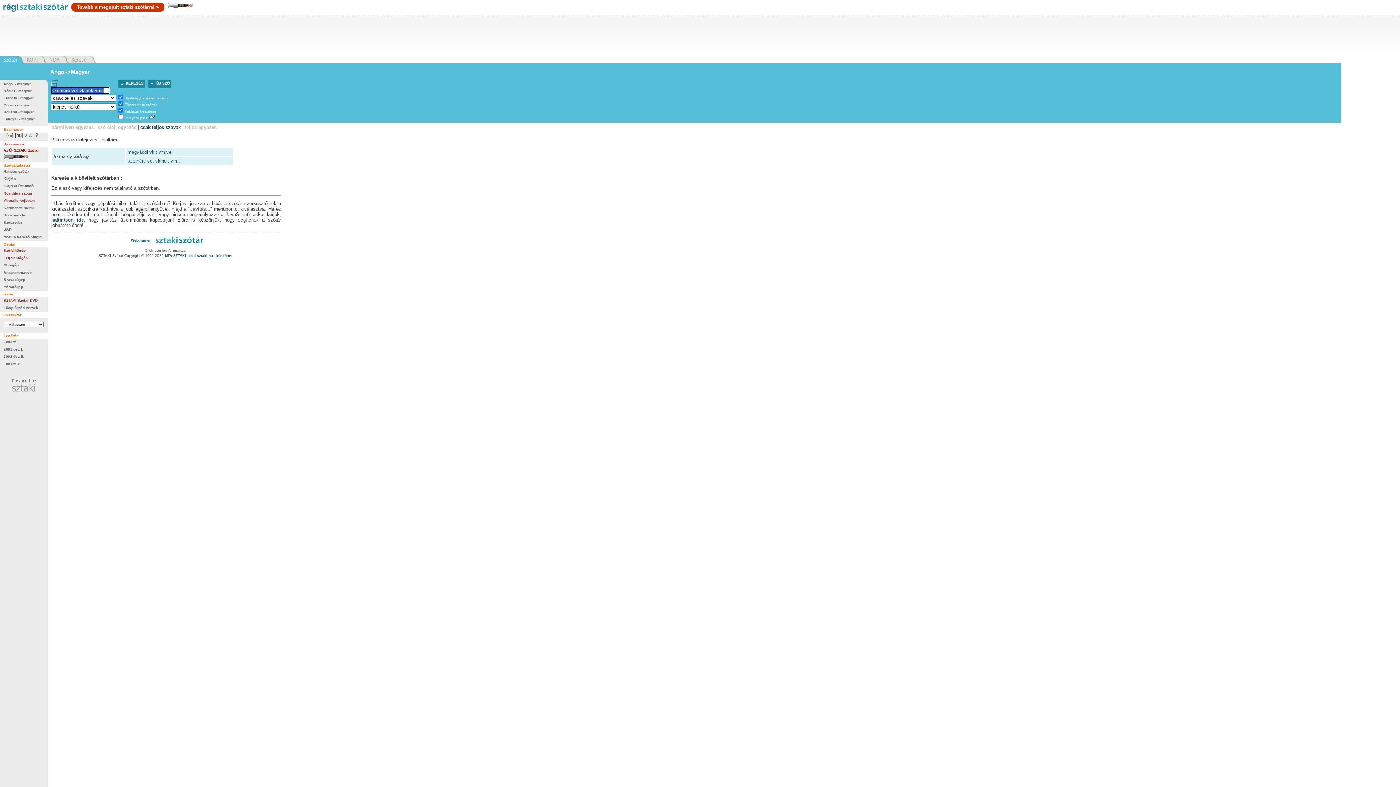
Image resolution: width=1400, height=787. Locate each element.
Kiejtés (10, 179)
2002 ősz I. (13, 349)
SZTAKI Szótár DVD (21, 300)
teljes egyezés (201, 127)
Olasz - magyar (17, 105)
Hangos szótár (16, 171)
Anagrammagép (18, 272)
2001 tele (12, 364)
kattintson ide (67, 220)
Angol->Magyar (70, 72)
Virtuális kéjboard (19, 201)
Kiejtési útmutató (19, 186)
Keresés (135, 83)
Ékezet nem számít (141, 105)
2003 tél (11, 342)
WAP (8, 230)
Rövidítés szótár (18, 193)
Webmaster (141, 240)
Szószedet (13, 222)
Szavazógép (14, 280)
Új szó (163, 83)
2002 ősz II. (14, 357)
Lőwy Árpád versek (21, 308)
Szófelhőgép (15, 250)
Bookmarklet (15, 215)
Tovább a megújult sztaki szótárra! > (118, 7)
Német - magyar (18, 91)
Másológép (13, 287)
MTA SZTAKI (175, 256)
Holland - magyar (19, 112)
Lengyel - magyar (19, 119)
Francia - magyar (19, 98)
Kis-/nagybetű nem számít (146, 98)
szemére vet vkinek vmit (154, 161)
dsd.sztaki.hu (201, 256)
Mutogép (11, 265)
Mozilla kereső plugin (23, 237)
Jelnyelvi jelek (136, 118)
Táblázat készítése (140, 111)
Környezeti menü (19, 208)
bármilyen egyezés (72, 127)
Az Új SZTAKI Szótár (21, 150)
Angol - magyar (17, 84)
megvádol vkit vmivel (150, 152)
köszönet (224, 256)
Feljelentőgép (16, 258)
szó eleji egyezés (117, 127)
